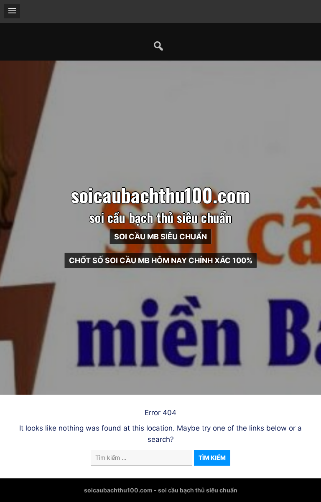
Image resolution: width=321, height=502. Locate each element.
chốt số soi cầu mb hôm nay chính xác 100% (160, 260)
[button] (12, 11)
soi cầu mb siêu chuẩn (160, 236)
